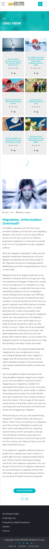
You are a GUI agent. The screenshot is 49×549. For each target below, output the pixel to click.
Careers (6, 526)
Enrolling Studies (10, 514)
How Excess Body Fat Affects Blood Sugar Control (13, 101)
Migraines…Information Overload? (22, 221)
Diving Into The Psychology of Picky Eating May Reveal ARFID (36, 139)
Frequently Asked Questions (16, 522)
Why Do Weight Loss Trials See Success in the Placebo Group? (13, 140)
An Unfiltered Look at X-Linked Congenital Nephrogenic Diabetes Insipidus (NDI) (36, 61)
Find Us (5, 531)
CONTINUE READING (24, 491)
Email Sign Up (9, 518)
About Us (12, 546)
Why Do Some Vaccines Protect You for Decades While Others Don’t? (13, 62)
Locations (22, 546)
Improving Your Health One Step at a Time (36, 101)
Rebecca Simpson (25, 212)
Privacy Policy (33, 546)
